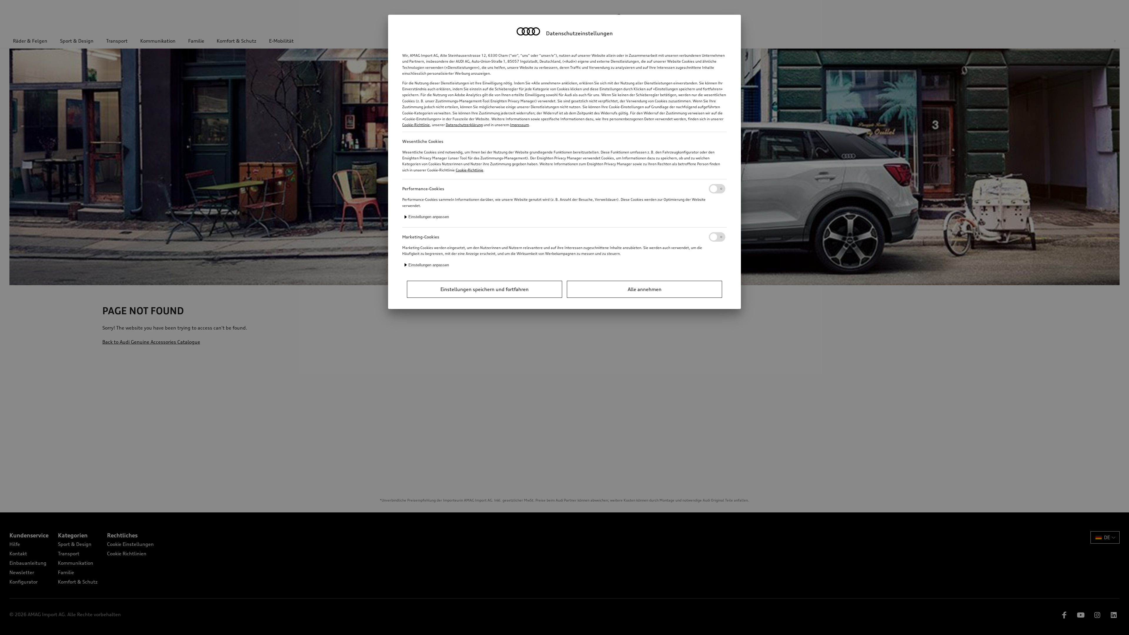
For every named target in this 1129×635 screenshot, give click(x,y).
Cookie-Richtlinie (416, 125)
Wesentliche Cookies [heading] (422, 141)
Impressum (519, 125)
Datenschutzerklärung (464, 125)
